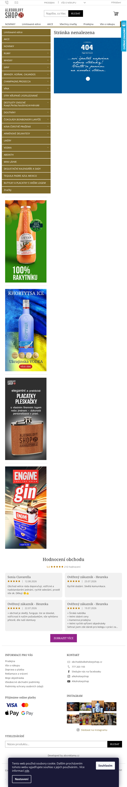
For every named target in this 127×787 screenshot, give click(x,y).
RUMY (7, 53)
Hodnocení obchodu (63, 559)
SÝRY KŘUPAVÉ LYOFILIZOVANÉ (21, 95)
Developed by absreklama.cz (63, 755)
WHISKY (8, 60)
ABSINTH (9, 154)
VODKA (8, 147)
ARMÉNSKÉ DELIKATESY (17, 133)
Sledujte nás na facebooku (86, 671)
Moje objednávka (14, 677)
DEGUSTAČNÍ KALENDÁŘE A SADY (22, 168)
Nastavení (21, 779)
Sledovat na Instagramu (94, 730)
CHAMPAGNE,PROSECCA (17, 81)
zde (27, 771)
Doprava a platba (14, 669)
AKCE (7, 39)
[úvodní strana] (88, 65)
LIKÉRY (7, 140)
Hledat (75, 13)
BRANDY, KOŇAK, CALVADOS (20, 74)
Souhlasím (105, 765)
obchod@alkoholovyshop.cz (87, 661)
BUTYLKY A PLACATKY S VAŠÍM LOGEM (25, 182)
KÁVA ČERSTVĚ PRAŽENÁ (17, 126)
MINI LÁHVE (10, 161)
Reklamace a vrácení (16, 673)
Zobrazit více (63, 638)
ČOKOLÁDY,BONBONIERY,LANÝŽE (22, 119)
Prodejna (49, 2)
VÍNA (6, 88)
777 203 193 (78, 666)
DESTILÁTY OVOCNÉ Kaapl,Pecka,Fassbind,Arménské (21, 104)
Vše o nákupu (68, 2)
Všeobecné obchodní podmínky (22, 682)
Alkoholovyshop (80, 681)
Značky (7, 189)
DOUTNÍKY (10, 112)
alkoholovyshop (80, 676)
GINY (6, 67)
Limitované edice (13, 32)
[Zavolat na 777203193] (10, 2)
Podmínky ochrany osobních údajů (24, 686)
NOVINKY (9, 46)
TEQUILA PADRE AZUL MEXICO (20, 175)
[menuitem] (10, 24)
